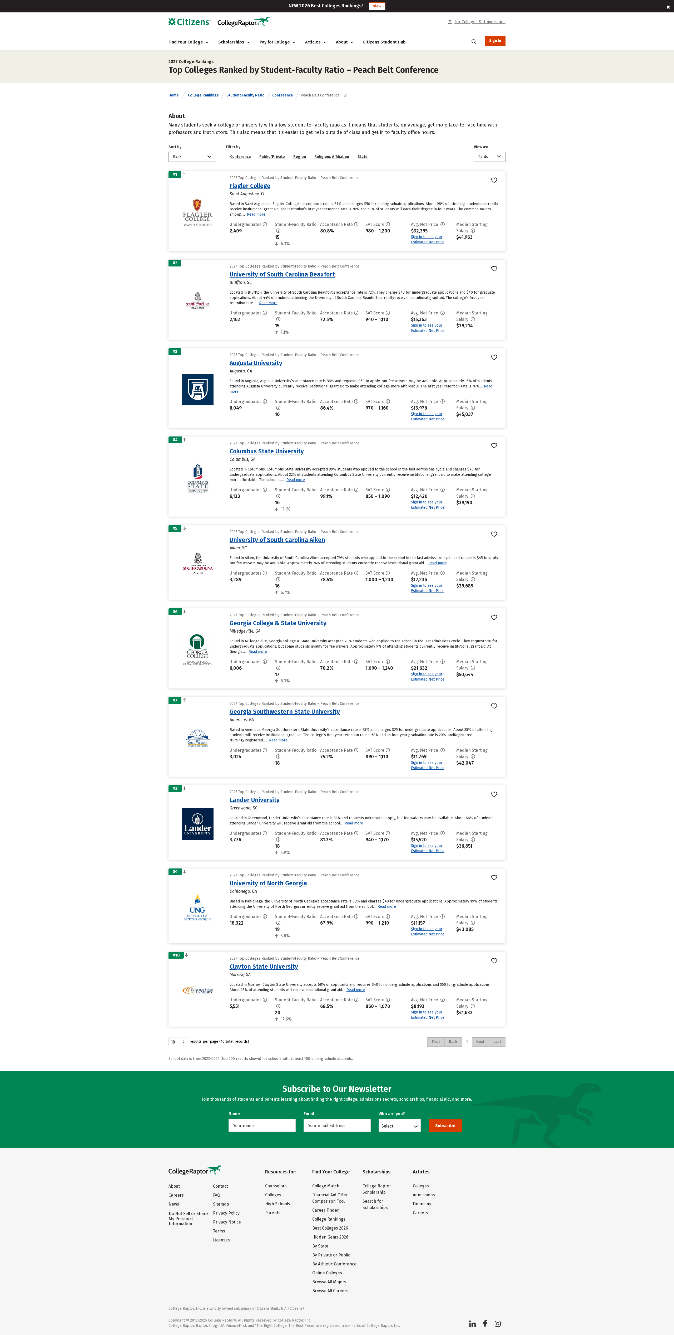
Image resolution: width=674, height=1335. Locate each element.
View (377, 6)
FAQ (216, 1195)
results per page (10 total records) (219, 1041)
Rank (177, 156)
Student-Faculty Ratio (245, 95)
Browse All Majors (329, 1281)
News (173, 1204)
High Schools (277, 1203)
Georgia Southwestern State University (285, 711)
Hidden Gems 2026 (330, 1237)
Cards (483, 156)
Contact (220, 1186)
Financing (422, 1203)
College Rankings (203, 95)
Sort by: (175, 147)
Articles (313, 42)
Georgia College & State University (278, 623)
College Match (325, 1185)
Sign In (495, 40)
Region (299, 156)
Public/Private (272, 156)
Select (387, 1126)
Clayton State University (264, 966)
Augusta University (256, 363)
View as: (481, 147)
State (363, 156)
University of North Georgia (268, 883)
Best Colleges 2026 (330, 1228)
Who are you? (392, 1113)
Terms (219, 1231)
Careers (176, 1195)
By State (320, 1246)
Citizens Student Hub (384, 42)
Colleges (273, 1194)
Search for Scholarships (375, 1204)
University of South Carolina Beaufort (282, 274)
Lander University (255, 800)
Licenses (221, 1239)
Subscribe (445, 1125)
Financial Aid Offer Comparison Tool (330, 1198)
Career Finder (325, 1210)
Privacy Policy (226, 1213)
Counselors (276, 1185)
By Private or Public (331, 1255)
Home (173, 95)
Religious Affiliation (331, 156)
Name (234, 1113)
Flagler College (250, 186)
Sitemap (221, 1204)
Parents (272, 1212)
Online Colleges (327, 1272)
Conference (282, 95)
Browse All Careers (330, 1290)
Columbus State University (267, 451)
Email (309, 1113)
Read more (256, 214)
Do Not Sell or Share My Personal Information (188, 1218)
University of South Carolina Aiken (277, 539)
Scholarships (231, 42)
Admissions (424, 1194)
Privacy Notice (227, 1222)
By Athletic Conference (334, 1263)
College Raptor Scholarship (377, 1189)
